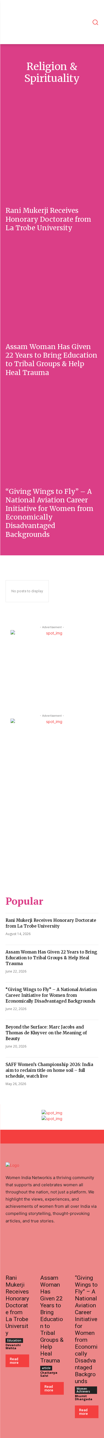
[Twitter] (56, 1242)
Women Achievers (83, 1390)
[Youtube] (33, 1242)
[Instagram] (44, 1242)
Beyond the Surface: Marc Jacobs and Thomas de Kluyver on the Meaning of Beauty (46, 1032)
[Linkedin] (10, 1242)
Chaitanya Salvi (48, 1374)
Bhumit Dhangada (83, 1397)
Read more (14, 1361)
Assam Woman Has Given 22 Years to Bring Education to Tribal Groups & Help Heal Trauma (51, 359)
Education (14, 1340)
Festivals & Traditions (26, 92)
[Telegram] (68, 1242)
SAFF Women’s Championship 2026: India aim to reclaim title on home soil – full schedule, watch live (49, 1070)
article (46, 1368)
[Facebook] (21, 1242)
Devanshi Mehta (13, 1346)
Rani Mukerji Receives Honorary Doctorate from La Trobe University (48, 219)
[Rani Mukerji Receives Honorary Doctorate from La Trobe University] (52, 153)
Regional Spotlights (68, 92)
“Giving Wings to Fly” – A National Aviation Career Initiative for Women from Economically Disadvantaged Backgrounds (49, 513)
